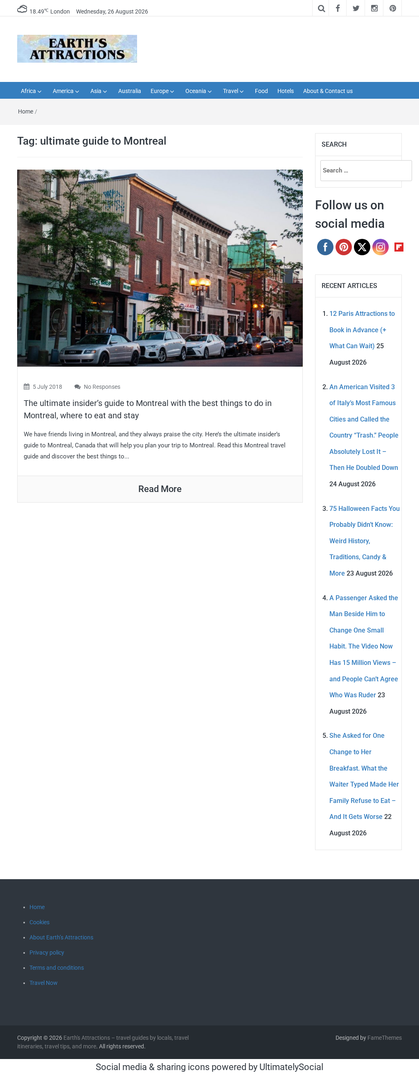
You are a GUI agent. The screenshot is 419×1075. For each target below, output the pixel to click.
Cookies (39, 922)
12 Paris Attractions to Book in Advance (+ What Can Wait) (362, 330)
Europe (160, 91)
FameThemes (384, 1037)
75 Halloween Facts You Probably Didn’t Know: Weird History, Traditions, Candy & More (364, 541)
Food (261, 91)
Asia (95, 91)
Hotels (285, 91)
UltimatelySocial (291, 1067)
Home (25, 111)
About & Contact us (328, 91)
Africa (28, 91)
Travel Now (43, 983)
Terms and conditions (56, 967)
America (63, 91)
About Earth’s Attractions (61, 937)
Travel (230, 91)
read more (160, 489)
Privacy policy (46, 952)
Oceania (195, 91)
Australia (129, 91)
